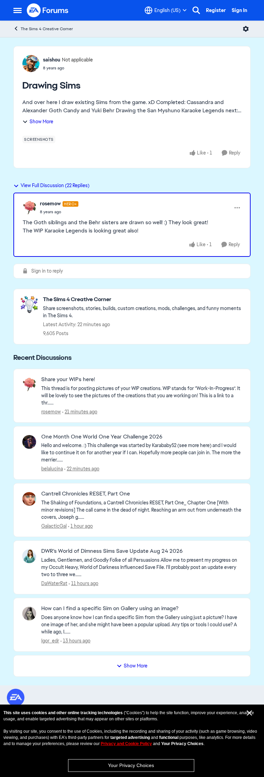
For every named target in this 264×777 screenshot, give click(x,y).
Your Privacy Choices (131, 765)
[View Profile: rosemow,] (29, 384)
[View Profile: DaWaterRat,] (29, 556)
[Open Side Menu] (17, 10)
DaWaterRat (54, 583)
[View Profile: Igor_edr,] (29, 613)
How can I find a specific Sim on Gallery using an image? (109, 608)
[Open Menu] (246, 29)
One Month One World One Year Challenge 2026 (101, 436)
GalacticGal (54, 526)
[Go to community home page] (48, 10)
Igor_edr (50, 641)
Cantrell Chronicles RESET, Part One (85, 493)
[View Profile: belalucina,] (29, 442)
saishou (51, 60)
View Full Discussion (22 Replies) (55, 185)
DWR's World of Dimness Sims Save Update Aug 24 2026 (112, 551)
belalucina (52, 469)
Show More (41, 121)
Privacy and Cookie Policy (126, 743)
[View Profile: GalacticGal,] (29, 499)
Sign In (239, 10)
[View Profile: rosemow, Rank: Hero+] (29, 208)
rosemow (50, 204)
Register (216, 10)
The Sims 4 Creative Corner (47, 29)
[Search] (196, 10)
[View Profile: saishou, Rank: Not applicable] (31, 63)
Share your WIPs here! (68, 379)
